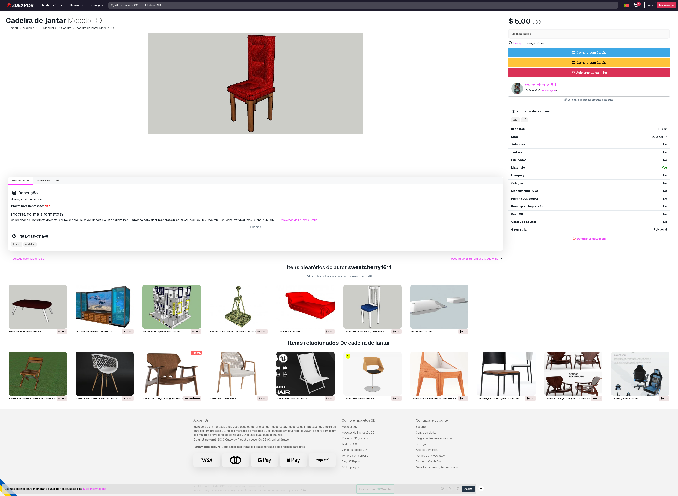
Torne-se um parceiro (355, 456)
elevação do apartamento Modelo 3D (164, 331)
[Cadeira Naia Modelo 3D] (239, 374)
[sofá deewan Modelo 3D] (305, 307)
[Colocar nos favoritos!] (61, 324)
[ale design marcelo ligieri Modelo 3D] (506, 374)
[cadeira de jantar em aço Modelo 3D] (372, 307)
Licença (421, 444)
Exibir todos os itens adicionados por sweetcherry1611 (339, 276)
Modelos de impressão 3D (358, 432)
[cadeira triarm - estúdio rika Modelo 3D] (439, 374)
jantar (16, 244)
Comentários (43, 180)
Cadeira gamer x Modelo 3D (627, 398)
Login (650, 5)
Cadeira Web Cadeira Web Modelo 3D (97, 398)
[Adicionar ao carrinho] (54, 324)
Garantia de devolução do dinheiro (437, 467)
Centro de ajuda (426, 432)
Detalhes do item (20, 180)
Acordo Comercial (427, 450)
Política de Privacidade (430, 456)
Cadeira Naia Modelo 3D (224, 398)
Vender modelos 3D (354, 450)
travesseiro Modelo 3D (424, 331)
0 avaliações (549, 90)
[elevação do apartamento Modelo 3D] (171, 307)
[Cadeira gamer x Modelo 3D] (640, 374)
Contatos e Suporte (432, 420)
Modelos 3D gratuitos (355, 438)
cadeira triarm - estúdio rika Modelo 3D (433, 398)
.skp (515, 119)
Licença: (518, 43)
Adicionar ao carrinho (591, 73)
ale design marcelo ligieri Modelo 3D (498, 398)
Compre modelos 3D (359, 420)
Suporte (421, 427)
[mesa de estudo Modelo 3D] (38, 307)
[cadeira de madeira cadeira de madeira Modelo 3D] (38, 374)
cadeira (30, 244)
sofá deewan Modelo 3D (29, 259)
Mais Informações (94, 489)
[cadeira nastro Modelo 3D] (372, 374)
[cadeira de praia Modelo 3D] (305, 374)
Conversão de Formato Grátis (298, 220)
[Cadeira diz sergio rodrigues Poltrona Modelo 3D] (171, 374)
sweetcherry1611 (540, 85)
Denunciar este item (591, 239)
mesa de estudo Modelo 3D (25, 331)
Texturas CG (349, 444)
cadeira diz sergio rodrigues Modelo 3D (567, 398)
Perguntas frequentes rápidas (434, 438)
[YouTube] (481, 488)
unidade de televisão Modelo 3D (94, 331)
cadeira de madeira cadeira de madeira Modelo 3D (37, 398)
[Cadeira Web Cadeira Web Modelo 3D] (105, 374)
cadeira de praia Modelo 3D (292, 398)
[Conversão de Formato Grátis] (524, 119)
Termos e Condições (428, 461)
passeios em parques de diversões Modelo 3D (236, 331)
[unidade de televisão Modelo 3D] (105, 307)
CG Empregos (350, 467)
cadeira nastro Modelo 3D (359, 398)
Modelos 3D (349, 427)
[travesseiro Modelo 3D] (439, 307)
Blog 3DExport (351, 461)
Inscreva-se (666, 5)
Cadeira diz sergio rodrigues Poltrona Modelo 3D (170, 398)
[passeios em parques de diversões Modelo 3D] (239, 307)
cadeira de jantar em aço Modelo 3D (474, 259)
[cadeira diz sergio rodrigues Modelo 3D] (573, 374)
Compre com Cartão (591, 52)
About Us (201, 420)
